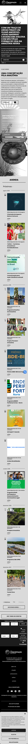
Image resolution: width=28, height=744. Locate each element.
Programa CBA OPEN (13, 559)
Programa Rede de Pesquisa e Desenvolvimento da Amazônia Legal (13, 495)
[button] (25, 713)
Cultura (13, 677)
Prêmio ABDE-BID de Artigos (16, 372)
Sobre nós (13, 666)
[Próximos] (8, 186)
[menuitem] (20, 3)
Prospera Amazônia (13, 530)
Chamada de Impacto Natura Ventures (14, 215)
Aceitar (13, 730)
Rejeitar (13, 734)
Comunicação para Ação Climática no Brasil (15, 276)
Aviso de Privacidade (13, 742)
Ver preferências (14, 738)
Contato (14, 681)
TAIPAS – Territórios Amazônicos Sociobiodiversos (13, 246)
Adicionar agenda (13, 607)
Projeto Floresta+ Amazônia (12, 342)
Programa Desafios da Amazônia (13, 311)
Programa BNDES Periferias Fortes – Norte (14, 402)
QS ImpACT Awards (13, 432)
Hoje (14, 602)
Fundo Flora (11, 592)
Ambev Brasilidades (13, 461)
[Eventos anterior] (6, 602)
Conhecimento (13, 674)
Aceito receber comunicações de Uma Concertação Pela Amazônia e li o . (23, 637)
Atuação (14, 670)
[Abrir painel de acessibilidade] (24, 329)
